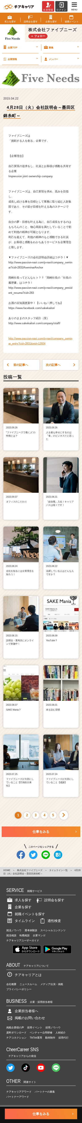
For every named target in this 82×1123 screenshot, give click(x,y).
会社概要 (11, 984)
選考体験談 (31, 930)
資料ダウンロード (16, 1032)
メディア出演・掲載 (51, 984)
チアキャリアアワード (19, 1091)
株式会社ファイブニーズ (29, 870)
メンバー (64, 58)
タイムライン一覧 (58, 870)
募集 (64, 47)
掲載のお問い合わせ (30, 1018)
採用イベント (34, 1027)
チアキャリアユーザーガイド (22, 940)
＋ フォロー (38, 36)
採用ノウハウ (53, 1027)
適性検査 (54, 921)
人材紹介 (61, 1032)
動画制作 (50, 1037)
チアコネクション (16, 1037)
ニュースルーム (28, 984)
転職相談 (25, 935)
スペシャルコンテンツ (53, 930)
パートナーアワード (17, 1096)
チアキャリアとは (28, 975)
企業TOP (23, 47)
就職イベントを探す (30, 914)
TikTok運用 (36, 1037)
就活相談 (11, 935)
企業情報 (23, 58)
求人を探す (23, 900)
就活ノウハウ (13, 930)
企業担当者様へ (26, 1011)
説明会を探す (54, 900)
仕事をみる (41, 831)
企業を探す (23, 907)
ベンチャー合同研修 (41, 1032)
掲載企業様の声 (15, 1027)
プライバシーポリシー (19, 989)
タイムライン (25, 921)
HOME (6, 870)
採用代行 (63, 1037)
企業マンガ (39, 935)
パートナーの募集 (45, 1091)
